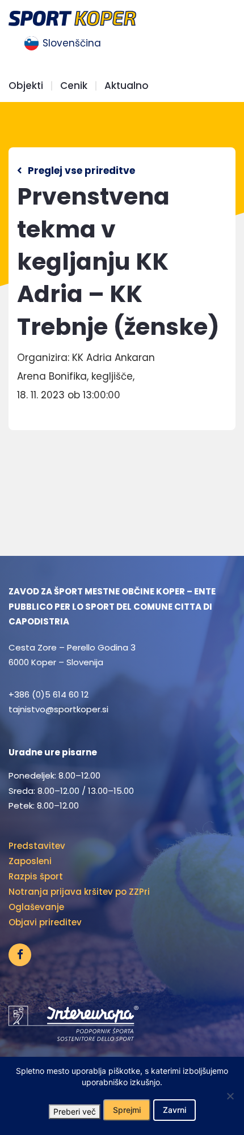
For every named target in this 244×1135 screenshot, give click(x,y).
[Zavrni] (229, 1096)
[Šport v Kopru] (72, 17)
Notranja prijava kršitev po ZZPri (79, 892)
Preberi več (74, 1111)
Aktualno (126, 86)
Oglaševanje (36, 907)
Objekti (26, 86)
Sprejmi (127, 1110)
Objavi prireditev (45, 922)
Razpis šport (36, 876)
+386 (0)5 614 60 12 (49, 694)
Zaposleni (30, 861)
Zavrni (174, 1110)
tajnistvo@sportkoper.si (58, 709)
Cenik (73, 86)
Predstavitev (37, 846)
